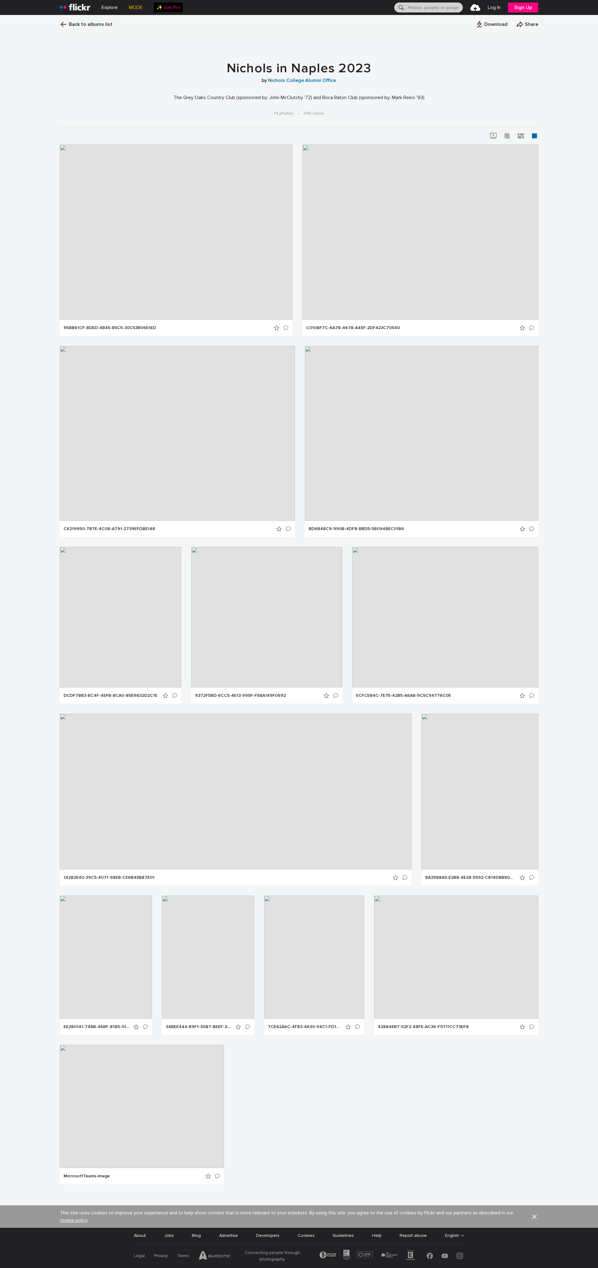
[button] (492, 24)
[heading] (75, 7)
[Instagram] (459, 1256)
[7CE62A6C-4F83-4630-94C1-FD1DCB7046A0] (314, 957)
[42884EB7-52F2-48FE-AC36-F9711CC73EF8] (456, 957)
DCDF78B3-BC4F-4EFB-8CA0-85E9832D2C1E (110, 695)
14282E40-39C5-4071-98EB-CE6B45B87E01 (109, 877)
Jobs (169, 1235)
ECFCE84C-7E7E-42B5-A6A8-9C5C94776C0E (403, 695)
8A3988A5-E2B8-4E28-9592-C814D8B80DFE (470, 877)
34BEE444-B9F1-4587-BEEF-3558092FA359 (199, 1026)
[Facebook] (430, 1256)
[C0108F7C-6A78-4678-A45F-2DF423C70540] (420, 232)
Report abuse (413, 1235)
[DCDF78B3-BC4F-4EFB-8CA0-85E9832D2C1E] (120, 617)
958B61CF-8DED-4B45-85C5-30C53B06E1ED (110, 327)
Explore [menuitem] (110, 7)
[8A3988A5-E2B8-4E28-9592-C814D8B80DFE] (479, 791)
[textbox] (435, 7)
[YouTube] (444, 1256)
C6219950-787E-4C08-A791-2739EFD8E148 (109, 528)
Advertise (228, 1235)
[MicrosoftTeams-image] (142, 1106)
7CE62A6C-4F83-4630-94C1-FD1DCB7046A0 (305, 1026)
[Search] (401, 7)
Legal (139, 1255)
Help (377, 1235)
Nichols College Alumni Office (302, 80)
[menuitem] (168, 7)
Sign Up (523, 7)
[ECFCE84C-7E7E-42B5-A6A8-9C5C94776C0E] (445, 617)
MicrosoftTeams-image (87, 1176)
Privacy (161, 1255)
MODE (136, 7)
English (452, 1235)
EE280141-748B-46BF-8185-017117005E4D (97, 1026)
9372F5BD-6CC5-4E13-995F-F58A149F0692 (240, 695)
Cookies (306, 1235)
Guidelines (343, 1235)
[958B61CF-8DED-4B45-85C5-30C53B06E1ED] (176, 232)
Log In (494, 7)
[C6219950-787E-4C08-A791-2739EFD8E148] (177, 433)
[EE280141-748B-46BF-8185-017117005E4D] (106, 957)
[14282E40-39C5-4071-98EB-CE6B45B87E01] (235, 791)
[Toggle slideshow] (493, 136)
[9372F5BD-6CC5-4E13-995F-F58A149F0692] (266, 617)
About (140, 1235)
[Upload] (475, 7)
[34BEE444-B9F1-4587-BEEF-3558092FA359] (208, 957)
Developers (267, 1235)
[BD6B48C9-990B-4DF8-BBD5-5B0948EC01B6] (421, 433)
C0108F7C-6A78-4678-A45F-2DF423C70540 (353, 327)
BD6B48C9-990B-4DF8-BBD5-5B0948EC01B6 (356, 528)
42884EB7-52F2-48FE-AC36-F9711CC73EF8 (423, 1026)
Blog (196, 1235)
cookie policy (74, 1220)
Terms (183, 1255)
